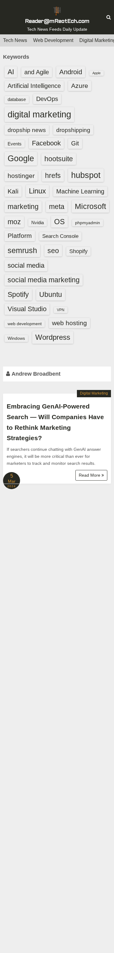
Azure (79, 85)
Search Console (60, 236)
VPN (60, 310)
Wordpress (52, 337)
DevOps (47, 99)
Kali (13, 191)
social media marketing (44, 280)
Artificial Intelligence (34, 85)
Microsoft (90, 206)
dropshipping (73, 130)
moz (14, 222)
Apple (96, 73)
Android (70, 72)
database (17, 99)
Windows (16, 338)
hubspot (86, 175)
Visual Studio (27, 309)
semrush (22, 250)
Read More (90, 475)
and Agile (36, 72)
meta (56, 206)
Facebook (46, 143)
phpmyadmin (87, 222)
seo (53, 251)
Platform (20, 235)
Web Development (53, 40)
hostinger (21, 175)
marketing (23, 206)
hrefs (53, 175)
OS (59, 221)
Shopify (78, 251)
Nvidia (37, 222)
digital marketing (39, 114)
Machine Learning (80, 191)
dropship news (27, 130)
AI (11, 72)
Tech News (15, 40)
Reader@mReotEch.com (57, 21)
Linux (37, 191)
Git (75, 143)
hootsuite (58, 159)
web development (25, 323)
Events (15, 143)
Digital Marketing (94, 393)
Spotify (18, 294)
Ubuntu (50, 294)
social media (26, 265)
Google (21, 158)
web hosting (69, 322)
